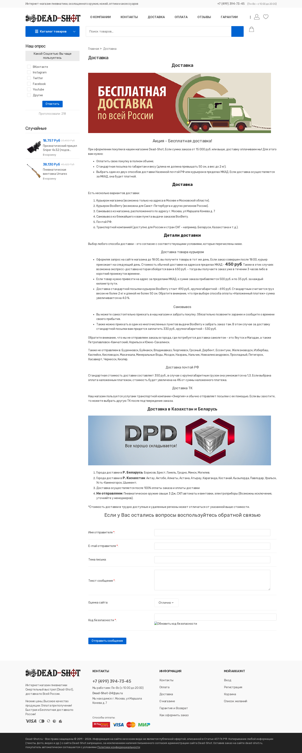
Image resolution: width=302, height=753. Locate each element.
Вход (227, 680)
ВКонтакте (40, 67)
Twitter (38, 78)
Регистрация (233, 687)
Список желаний (235, 701)
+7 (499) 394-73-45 (231, 4)
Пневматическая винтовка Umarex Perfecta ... (55, 174)
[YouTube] (105, 710)
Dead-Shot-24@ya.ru (107, 693)
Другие (38, 95)
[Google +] (110, 710)
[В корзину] (49, 154)
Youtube (38, 89)
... (249, 17)
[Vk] (94, 710)
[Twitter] (99, 710)
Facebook (39, 84)
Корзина (230, 694)
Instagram (40, 72)
